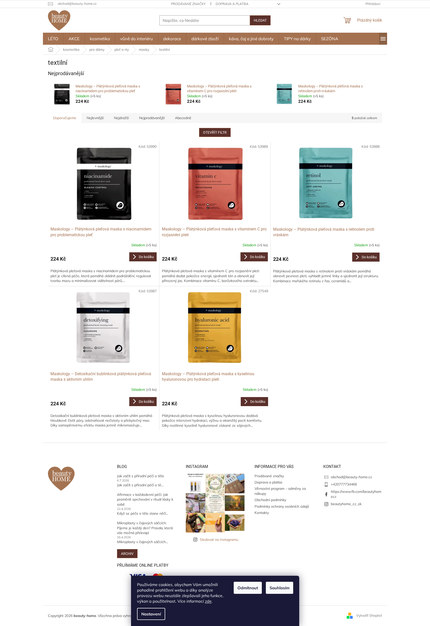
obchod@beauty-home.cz (351, 477)
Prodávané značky (188, 4)
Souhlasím (279, 587)
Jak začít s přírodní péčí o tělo (140, 476)
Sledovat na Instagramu (219, 539)
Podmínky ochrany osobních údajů (282, 506)
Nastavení (151, 613)
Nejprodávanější (152, 118)
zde (208, 601)
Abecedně (183, 118)
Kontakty (262, 512)
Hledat (260, 20)
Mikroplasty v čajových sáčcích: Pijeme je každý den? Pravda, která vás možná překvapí (145, 528)
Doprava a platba (232, 4)
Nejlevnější (95, 118)
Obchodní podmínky (270, 500)
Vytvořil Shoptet (369, 615)
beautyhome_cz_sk (346, 504)
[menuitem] (53, 39)
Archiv (127, 554)
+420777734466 (344, 484)
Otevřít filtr (215, 132)
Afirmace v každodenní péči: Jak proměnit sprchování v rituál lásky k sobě (145, 499)
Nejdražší (121, 118)
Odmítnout (247, 587)
